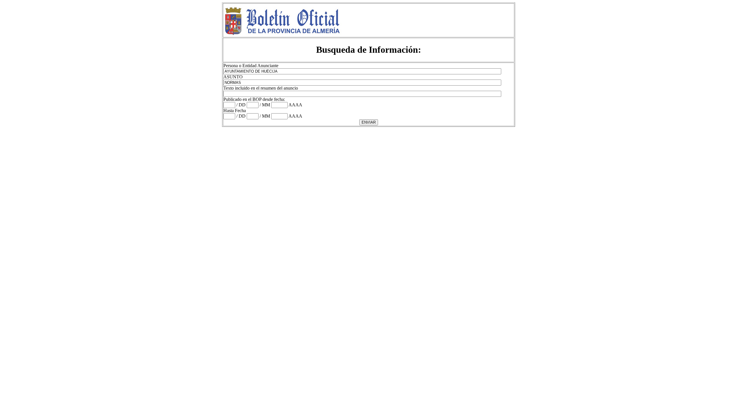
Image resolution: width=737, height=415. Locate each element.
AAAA (295, 104)
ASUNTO (233, 76)
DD (242, 104)
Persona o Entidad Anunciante (250, 65)
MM (266, 104)
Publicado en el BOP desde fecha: (254, 99)
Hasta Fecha (234, 110)
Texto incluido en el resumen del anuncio (260, 88)
